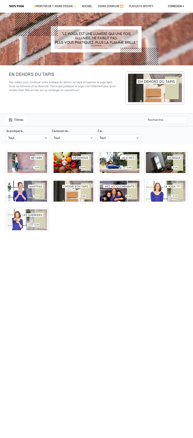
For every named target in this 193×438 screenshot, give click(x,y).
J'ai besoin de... (60, 131)
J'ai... (100, 131)
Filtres (19, 120)
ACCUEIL (87, 6)
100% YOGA (16, 6)
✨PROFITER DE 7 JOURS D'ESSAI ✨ (54, 6)
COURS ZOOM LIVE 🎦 (110, 6)
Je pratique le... (15, 131)
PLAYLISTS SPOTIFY (141, 6)
